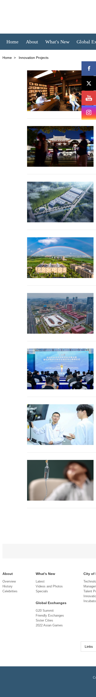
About (7, 574)
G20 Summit (45, 610)
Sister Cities (44, 620)
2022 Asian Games (49, 625)
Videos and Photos (49, 586)
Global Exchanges (51, 603)
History (7, 586)
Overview (9, 581)
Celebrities (9, 591)
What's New (45, 574)
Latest (40, 581)
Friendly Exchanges (50, 615)
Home (7, 58)
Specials (42, 591)
